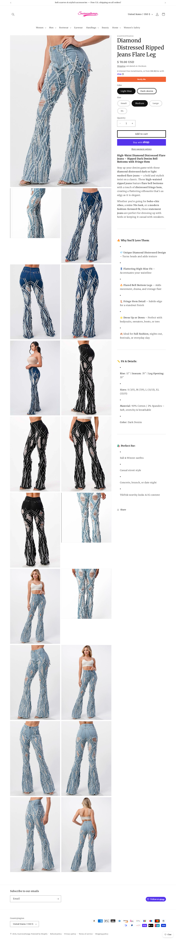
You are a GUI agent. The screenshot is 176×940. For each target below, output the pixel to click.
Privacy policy (70, 934)
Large (157, 104)
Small (126, 104)
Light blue (126, 91)
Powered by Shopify (39, 934)
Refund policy (56, 934)
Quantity (121, 118)
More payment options (141, 149)
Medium (139, 103)
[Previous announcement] (11, 2)
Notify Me (141, 79)
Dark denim (146, 91)
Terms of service (86, 934)
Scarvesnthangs (24, 934)
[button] (13, 14)
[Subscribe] (58, 899)
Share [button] (123, 509)
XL (124, 112)
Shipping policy (101, 934)
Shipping (121, 66)
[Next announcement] (165, 2)
